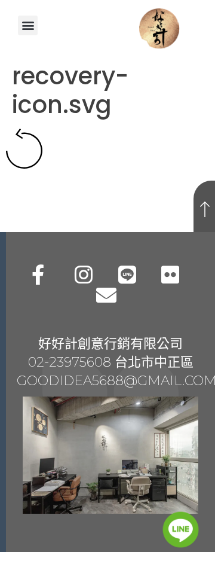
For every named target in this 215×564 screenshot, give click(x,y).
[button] (28, 25)
